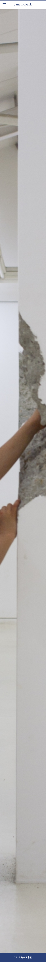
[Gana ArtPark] (23, 5)
